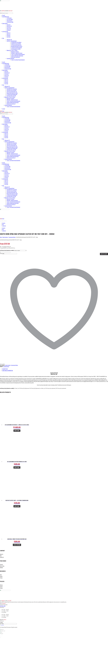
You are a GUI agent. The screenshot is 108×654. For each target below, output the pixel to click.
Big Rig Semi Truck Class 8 (15, 57)
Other (3, 38)
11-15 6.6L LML (9, 18)
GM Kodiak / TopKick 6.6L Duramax (16, 53)
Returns (1, 585)
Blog (3, 224)
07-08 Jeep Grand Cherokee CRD (16, 47)
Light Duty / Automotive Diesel (12, 41)
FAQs (1, 574)
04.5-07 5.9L (9, 28)
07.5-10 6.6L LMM (9, 19)
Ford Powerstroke (5, 31)
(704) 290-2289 (2, 606)
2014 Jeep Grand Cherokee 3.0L (16, 45)
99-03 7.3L (8, 33)
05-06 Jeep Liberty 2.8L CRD (15, 49)
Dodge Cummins (5, 23)
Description (5, 369)
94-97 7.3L (8, 34)
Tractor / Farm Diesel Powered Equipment (18, 54)
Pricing (1, 577)
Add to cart (104, 253)
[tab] (55, 369)
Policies (1, 588)
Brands (1, 576)
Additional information (7, 370)
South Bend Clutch (6, 366)
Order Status (2, 566)
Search (1, 13)
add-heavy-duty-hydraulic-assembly (7, 250)
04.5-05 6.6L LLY (9, 20)
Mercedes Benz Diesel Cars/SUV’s (16, 46)
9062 (1, 623)
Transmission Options (12, 237)
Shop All (3, 15)
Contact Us (4, 225)
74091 (1, 253)
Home (1, 237)
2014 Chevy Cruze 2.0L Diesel (16, 43)
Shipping (1, 567)
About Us (3, 223)
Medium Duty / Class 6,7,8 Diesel (12, 50)
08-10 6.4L (8, 35)
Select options (17, 545)
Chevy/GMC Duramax (5, 16)
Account (1, 564)
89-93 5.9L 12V (9, 26)
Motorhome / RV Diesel (15, 51)
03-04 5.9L (8, 30)
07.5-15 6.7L (9, 27)
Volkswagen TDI (9, 39)
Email (1, 621)
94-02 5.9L (8, 24)
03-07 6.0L (8, 37)
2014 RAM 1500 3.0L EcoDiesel (16, 42)
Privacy (1, 586)
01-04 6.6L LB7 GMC (10, 22)
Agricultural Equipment (10, 58)
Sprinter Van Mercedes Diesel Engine (17, 55)
